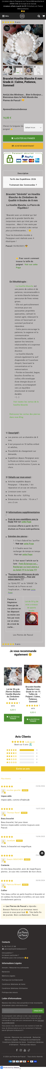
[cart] (43, 16)
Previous (6, 44)
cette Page (26, 522)
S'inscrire (38, 1011)
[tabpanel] (18, 70)
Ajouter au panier (34, 720)
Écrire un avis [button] (23, 769)
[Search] (39, 16)
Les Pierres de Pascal (17, 1057)
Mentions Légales (8, 976)
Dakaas (16, 1067)
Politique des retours (10, 992)
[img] (7, 786)
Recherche (6, 972)
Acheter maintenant (24, 146)
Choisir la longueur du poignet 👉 (13, 127)
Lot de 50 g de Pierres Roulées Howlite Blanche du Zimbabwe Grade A (13, 694)
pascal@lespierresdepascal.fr (15, 949)
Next (40, 44)
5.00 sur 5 (29, 742)
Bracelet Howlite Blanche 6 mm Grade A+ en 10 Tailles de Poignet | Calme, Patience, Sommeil (33, 694)
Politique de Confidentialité (12, 980)
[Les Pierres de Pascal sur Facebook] (17, 1050)
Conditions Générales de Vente (13, 984)
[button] (8, 22)
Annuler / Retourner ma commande (15, 968)
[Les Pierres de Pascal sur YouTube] (25, 1050)
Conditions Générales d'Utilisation (15, 988)
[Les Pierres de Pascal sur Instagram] (21, 1050)
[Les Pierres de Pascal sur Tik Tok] (29, 1051)
